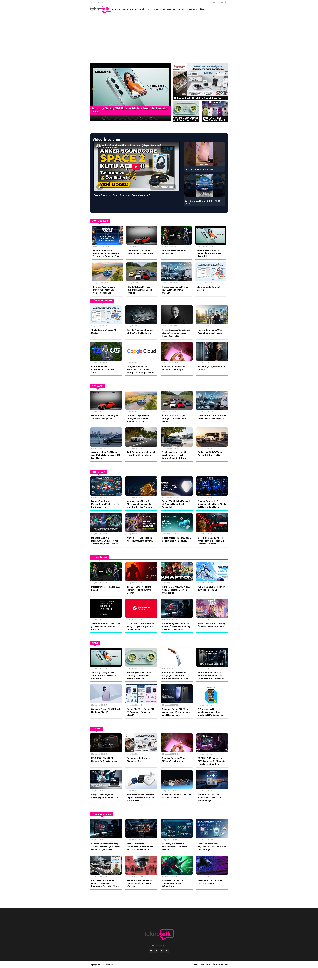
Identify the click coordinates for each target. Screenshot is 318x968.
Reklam (224, 964)
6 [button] (130, 118)
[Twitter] (156, 951)
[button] (93, 89)
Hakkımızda (206, 964)
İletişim (216, 964)
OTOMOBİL (140, 9)
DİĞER (201, 9)
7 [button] (135, 118)
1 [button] (104, 118)
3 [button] (114, 118)
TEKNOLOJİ (127, 9)
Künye (196, 964)
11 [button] (156, 118)
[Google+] (162, 951)
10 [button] (151, 118)
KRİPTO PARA (152, 9)
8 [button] (140, 118)
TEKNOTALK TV (173, 9)
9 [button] (145, 118)
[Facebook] (151, 951)
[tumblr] (167, 951)
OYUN (162, 9)
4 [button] (119, 118)
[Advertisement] (159, 40)
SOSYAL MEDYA (189, 9)
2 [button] (109, 118)
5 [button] (125, 118)
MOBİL (115, 9)
